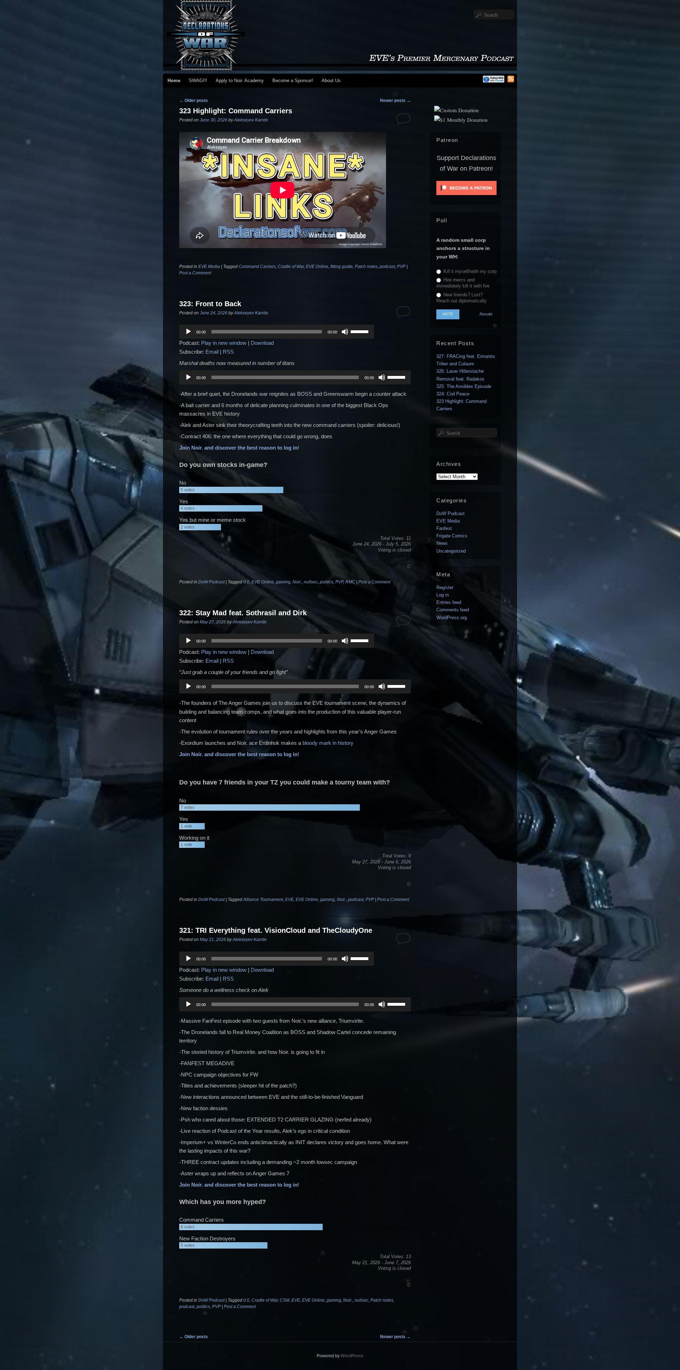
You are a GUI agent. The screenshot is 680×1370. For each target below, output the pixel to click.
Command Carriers (257, 266)
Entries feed (448, 602)
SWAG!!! (198, 80)
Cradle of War (291, 266)
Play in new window (223, 343)
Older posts (193, 100)
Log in (442, 595)
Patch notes (366, 266)
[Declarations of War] (340, 67)
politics (326, 582)
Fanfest (444, 528)
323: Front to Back (210, 304)
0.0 (246, 582)
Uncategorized (451, 551)
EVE (289, 899)
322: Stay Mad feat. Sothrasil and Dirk (243, 613)
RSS (228, 352)
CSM (284, 1300)
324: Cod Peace (452, 393)
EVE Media (209, 266)
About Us (331, 80)
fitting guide (341, 266)
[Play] (188, 331)
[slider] (360, 331)
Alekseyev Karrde (251, 120)
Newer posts (395, 100)
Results (486, 314)
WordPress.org (451, 617)
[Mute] (344, 331)
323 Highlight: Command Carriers (235, 111)
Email (212, 352)
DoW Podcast (211, 582)
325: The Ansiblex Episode (463, 386)
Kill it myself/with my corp (469, 271)
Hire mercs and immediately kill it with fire (462, 283)
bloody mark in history (327, 743)
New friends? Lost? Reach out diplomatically (461, 297)
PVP (401, 266)
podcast (387, 266)
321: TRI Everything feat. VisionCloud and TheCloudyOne (275, 930)
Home (174, 80)
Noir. (297, 582)
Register (444, 587)
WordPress (352, 1355)
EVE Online (317, 266)
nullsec (311, 582)
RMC (350, 582)
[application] (276, 332)
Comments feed (452, 609)
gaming (283, 582)
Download (262, 343)
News (442, 543)
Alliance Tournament (263, 899)
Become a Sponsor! (292, 80)
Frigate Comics (452, 535)
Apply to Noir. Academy (240, 80)
